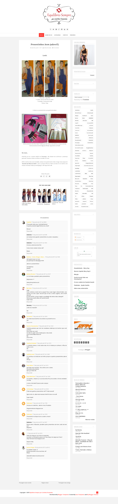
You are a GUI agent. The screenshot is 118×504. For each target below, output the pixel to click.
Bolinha (76, 120)
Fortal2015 (90, 158)
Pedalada (85, 183)
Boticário (85, 120)
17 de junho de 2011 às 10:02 (39, 243)
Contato (65, 35)
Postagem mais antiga (64, 483)
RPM (92, 188)
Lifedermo (90, 168)
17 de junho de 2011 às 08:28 (38, 222)
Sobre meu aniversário (81, 288)
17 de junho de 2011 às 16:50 (41, 389)
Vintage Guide (79, 399)
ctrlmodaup (30, 389)
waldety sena (30, 354)
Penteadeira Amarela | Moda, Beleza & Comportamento (82, 384)
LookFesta (90, 171)
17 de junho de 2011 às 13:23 (45, 326)
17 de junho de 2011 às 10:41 (39, 288)
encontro (77, 201)
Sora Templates (80, 494)
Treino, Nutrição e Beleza (83, 450)
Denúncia (91, 137)
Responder (29, 231)
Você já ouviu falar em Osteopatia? (81, 278)
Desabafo (91, 140)
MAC (92, 173)
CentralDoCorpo (78, 125)
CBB (92, 120)
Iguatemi (77, 163)
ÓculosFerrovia (84, 206)
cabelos (84, 199)
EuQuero (91, 150)
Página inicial (45, 483)
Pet (81, 186)
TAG (92, 193)
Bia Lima (29, 288)
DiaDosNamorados (79, 145)
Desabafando (78, 140)
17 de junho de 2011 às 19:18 (39, 414)
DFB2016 (77, 135)
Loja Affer (47, 98)
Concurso (77, 130)
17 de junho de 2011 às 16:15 (40, 365)
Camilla (29, 222)
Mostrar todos (90, 419)
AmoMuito (84, 115)
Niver (92, 178)
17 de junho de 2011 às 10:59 (39, 316)
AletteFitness (78, 113)
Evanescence (78, 153)
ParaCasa (91, 181)
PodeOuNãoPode (89, 186)
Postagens (78, 237)
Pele (92, 183)
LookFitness (78, 173)
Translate (86, 99)
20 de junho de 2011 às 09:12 (42, 447)
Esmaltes (77, 150)
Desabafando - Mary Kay (81, 268)
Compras (91, 128)
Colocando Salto (80, 393)
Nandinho (85, 178)
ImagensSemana (89, 163)
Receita (77, 191)
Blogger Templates (63, 494)
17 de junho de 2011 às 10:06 (52, 257)
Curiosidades (90, 130)
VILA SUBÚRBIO (80, 416)
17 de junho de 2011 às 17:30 (39, 403)
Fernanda (29, 316)
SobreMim (84, 193)
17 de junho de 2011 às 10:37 (43, 274)
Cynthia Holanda (31, 343)
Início (41, 35)
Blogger (87, 349)
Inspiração (77, 165)
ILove (92, 160)
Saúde (76, 193)
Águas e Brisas (45, 145)
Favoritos (77, 158)
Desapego (44, 156)
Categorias (57, 35)
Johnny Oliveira (31, 274)
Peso (76, 186)
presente (84, 203)
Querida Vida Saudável (82, 433)
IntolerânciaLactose (88, 165)
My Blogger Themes (92, 494)
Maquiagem (77, 176)
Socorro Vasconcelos (32, 326)
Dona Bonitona (31, 376)
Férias (76, 160)
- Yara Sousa (79, 396)
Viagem (91, 196)
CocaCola (77, 128)
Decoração (90, 135)
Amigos (76, 115)
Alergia (76, 274)
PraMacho (77, 188)
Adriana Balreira (80, 389)
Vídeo (76, 199)
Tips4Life (78, 436)
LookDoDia (77, 171)
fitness (91, 201)
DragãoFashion (89, 147)
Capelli (76, 123)
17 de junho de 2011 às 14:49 (42, 354)
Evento (91, 153)
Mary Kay (91, 176)
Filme (84, 158)
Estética (84, 150)
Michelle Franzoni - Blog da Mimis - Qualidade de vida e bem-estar (83, 441)
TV (75, 196)
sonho (91, 203)
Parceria (77, 183)
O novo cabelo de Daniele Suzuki (84, 282)
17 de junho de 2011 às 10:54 (39, 305)
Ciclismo (91, 125)
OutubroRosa (78, 181)
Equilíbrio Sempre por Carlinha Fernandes (41, 492)
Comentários (79, 240)
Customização (90, 132)
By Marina (78, 430)
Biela (83, 118)
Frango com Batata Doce (83, 446)
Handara (84, 160)
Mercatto (77, 178)
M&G (86, 173)
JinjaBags (77, 168)
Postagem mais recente (25, 483)
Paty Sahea (30, 365)
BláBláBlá (91, 118)
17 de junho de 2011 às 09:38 (39, 235)
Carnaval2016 (90, 123)
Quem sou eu (48, 35)
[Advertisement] (82, 364)
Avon (55, 110)
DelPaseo (77, 137)
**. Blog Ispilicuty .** (81, 409)
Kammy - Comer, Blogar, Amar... (36, 257)
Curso (76, 132)
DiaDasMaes (90, 142)
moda (76, 203)
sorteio (76, 206)
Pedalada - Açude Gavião (81, 285)
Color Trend (39, 144)
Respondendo (90, 191)
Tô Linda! (78, 406)
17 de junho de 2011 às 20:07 (39, 422)
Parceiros (72, 35)
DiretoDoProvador (79, 147)
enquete (84, 201)
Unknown (29, 403)
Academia (77, 110)
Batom (76, 118)
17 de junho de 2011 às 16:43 (42, 376)
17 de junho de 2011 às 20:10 (34, 433)
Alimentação (90, 113)
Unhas (83, 196)
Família (91, 155)
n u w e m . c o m (80, 403)
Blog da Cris (79, 413)
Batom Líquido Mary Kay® (82, 271)
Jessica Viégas (30, 447)
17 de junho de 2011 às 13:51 (43, 343)
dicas (92, 199)
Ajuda (92, 110)
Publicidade (85, 188)
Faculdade (77, 155)
